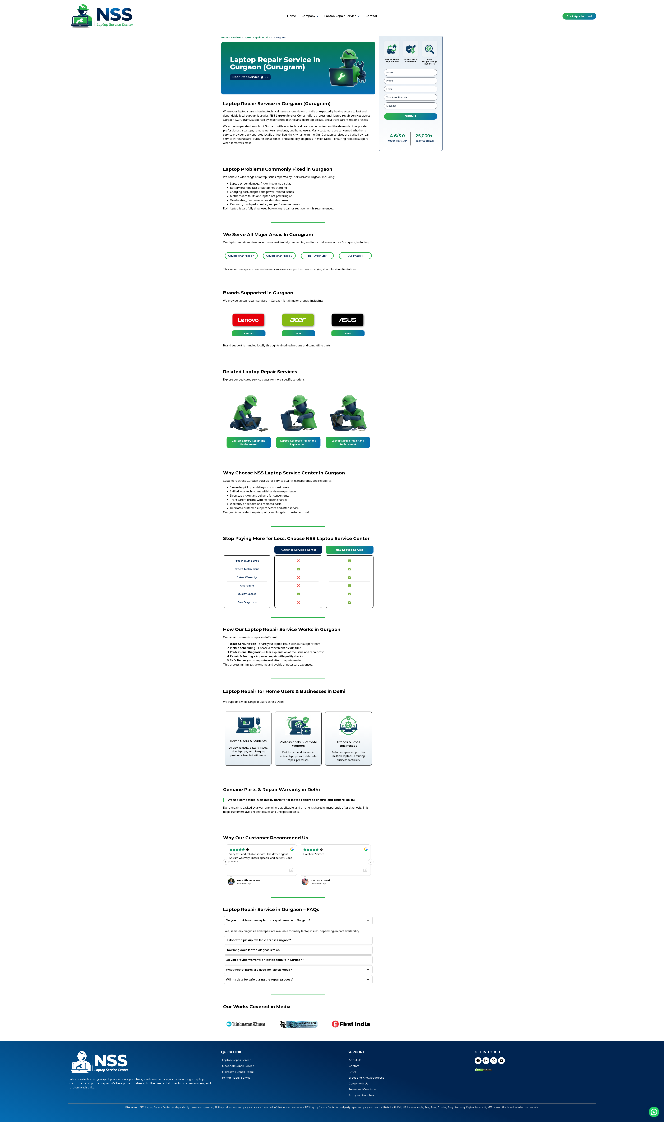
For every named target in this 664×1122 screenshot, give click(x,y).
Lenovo (248, 333)
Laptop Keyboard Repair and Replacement (249, 442)
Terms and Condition (362, 1089)
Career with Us (358, 1083)
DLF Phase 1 (322, 255)
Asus (348, 333)
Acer (298, 333)
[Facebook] (478, 1060)
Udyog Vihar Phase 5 (246, 255)
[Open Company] (317, 16)
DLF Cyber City (284, 255)
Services (236, 37)
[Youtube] (501, 1060)
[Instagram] (485, 1060)
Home (225, 37)
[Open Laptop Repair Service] (358, 16)
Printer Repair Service (236, 1077)
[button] (370, 861)
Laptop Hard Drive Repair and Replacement (348, 442)
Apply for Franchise (361, 1095)
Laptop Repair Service (256, 37)
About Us (355, 1060)
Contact (354, 1066)
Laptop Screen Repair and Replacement (298, 442)
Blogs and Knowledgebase (366, 1077)
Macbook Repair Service (238, 1066)
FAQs (352, 1071)
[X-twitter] (493, 1060)
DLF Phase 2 (360, 255)
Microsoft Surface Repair (238, 1071)
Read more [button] (334, 870)
